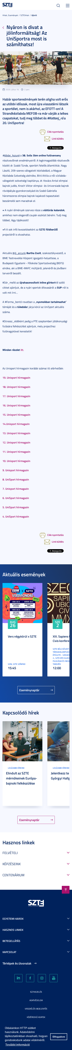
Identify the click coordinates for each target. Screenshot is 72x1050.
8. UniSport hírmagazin (16, 479)
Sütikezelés (36, 991)
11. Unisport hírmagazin (16, 452)
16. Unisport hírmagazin (16, 405)
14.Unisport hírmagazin (16, 424)
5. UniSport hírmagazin (16, 507)
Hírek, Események (10, 15)
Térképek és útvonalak (17, 963)
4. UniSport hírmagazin (16, 516)
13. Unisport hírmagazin (16, 433)
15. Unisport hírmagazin (16, 414)
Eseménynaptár (29, 690)
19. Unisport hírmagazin (16, 377)
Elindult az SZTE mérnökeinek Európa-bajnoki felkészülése (21, 778)
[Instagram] (42, 978)
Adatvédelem (36, 1000)
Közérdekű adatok (36, 1017)
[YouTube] (54, 978)
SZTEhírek (24, 15)
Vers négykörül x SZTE (22, 636)
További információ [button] (17, 1044)
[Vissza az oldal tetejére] (65, 890)
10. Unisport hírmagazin (16, 461)
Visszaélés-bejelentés (36, 1008)
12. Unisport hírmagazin (16, 442)
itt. (22, 350)
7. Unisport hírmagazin (16, 489)
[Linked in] (18, 978)
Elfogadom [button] (59, 1036)
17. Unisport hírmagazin (16, 396)
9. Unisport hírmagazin (16, 470)
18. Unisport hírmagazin (16, 387)
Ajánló (34, 15)
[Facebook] (30, 978)
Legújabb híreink (16, 767)
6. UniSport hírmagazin (16, 498)
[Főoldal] (7, 4)
